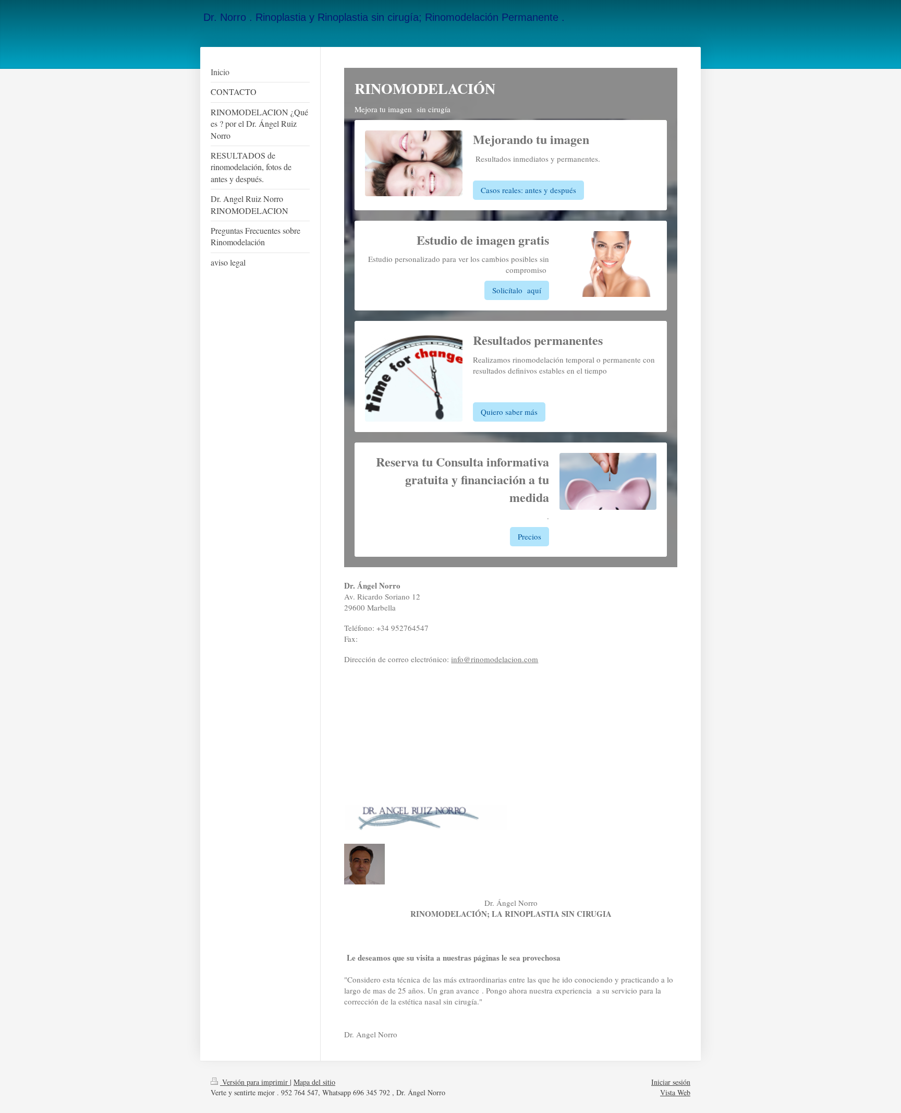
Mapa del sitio (314, 1082)
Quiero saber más (509, 411)
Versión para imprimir (255, 1082)
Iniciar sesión (670, 1082)
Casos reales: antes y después (528, 190)
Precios (529, 536)
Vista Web (675, 1092)
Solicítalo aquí (516, 290)
